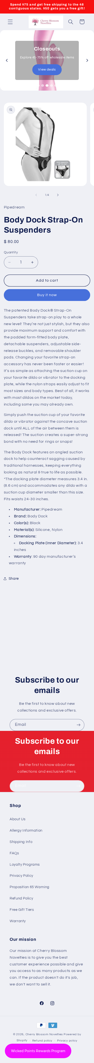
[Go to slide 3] (47, 85)
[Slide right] (58, 195)
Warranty (18, 921)
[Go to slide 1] (38, 85)
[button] (10, 21)
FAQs (14, 853)
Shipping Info (21, 842)
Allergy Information (26, 830)
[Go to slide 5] (55, 85)
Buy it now (47, 295)
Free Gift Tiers (22, 910)
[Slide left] (36, 195)
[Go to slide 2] (42, 85)
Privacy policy (67, 1040)
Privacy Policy (21, 876)
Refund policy (42, 1040)
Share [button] (14, 578)
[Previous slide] (6, 60)
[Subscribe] (78, 725)
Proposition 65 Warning (29, 887)
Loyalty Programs (25, 864)
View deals (47, 69)
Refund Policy (21, 898)
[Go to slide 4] (51, 85)
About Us (18, 819)
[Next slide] (87, 60)
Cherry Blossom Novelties (44, 1034)
